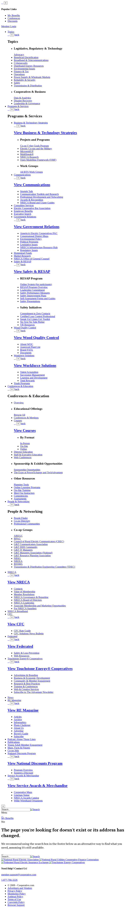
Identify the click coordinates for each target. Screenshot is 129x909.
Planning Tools (21, 484)
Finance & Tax (21, 71)
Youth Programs (22, 383)
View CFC (16, 624)
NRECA (12, 572)
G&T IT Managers (23, 550)
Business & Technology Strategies (31, 122)
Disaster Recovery (23, 100)
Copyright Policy (16, 902)
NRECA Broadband (18, 611)
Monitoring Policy (17, 893)
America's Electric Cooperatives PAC (38, 233)
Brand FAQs (26, 350)
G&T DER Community (25, 547)
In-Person (25, 443)
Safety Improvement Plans (33, 295)
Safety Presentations (30, 301)
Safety (17, 82)
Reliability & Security (24, 80)
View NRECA (19, 582)
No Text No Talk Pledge (32, 322)
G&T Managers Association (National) (33, 552)
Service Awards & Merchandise (23, 775)
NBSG (17, 558)
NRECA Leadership (24, 603)
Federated (12, 636)
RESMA (18, 564)
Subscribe (19, 736)
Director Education (23, 452)
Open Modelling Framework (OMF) (38, 160)
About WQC (26, 344)
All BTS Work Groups (31, 172)
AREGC (18, 535)
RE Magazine (14, 700)
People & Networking (18, 501)
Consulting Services (24, 205)
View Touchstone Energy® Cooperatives (40, 669)
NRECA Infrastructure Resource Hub (39, 247)
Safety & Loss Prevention (26, 653)
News (10, 697)
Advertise (18, 730)
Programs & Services (18, 106)
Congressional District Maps (34, 236)
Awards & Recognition (31, 199)
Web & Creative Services (26, 689)
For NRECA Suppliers (25, 608)
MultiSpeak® (27, 154)
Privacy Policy (15, 891)
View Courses (25, 430)
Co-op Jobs (13, 750)
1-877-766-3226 (9, 880)
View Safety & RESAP (32, 271)
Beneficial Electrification (26, 57)
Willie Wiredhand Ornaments (28, 800)
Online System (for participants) (36, 284)
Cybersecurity (21, 63)
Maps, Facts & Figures (19, 747)
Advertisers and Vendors (20, 888)
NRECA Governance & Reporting (31, 597)
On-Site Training (22, 490)
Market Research (22, 256)
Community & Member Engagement (32, 681)
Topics (11, 31)
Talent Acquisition (29, 372)
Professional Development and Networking (41, 197)
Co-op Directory (22, 521)
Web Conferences (22, 457)
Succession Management (32, 375)
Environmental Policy (31, 239)
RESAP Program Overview (34, 287)
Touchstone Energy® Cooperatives (25, 658)
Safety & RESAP (22, 261)
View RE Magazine (23, 710)
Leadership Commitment (32, 290)
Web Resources (21, 655)
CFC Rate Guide (22, 630)
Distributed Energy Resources (29, 66)
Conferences (14, 18)
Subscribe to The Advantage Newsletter (33, 692)
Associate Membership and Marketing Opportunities (40, 605)
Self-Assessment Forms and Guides (37, 298)
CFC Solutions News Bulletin (29, 633)
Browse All (19, 415)
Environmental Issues (24, 68)
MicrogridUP (26, 151)
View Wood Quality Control (36, 338)
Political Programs (29, 241)
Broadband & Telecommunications (31, 60)
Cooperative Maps (23, 792)
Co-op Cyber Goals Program (34, 145)
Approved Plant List (30, 347)
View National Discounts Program (35, 763)
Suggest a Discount (23, 772)
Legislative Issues (29, 244)
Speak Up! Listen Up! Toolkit (35, 319)
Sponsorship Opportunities (27, 469)
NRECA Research (29, 157)
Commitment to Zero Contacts (35, 313)
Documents (25, 352)
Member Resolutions (24, 594)
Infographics (20, 722)
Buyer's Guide (21, 733)
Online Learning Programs (27, 487)
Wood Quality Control (25, 327)
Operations (19, 74)
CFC (10, 614)
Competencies (21, 496)
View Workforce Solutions (35, 365)
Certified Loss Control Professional (37, 316)
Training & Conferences (26, 686)
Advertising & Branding (26, 675)
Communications (22, 174)
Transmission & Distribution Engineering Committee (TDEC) (44, 566)
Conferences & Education (20, 386)
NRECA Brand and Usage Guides (37, 202)
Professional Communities (27, 523)
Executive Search (22, 214)
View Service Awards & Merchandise (37, 786)
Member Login (8, 26)
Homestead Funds (23, 253)
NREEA (18, 561)
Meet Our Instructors (24, 493)
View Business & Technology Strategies (45, 133)
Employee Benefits (23, 211)
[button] (35, 809)
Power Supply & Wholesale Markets (32, 77)
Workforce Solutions (24, 355)
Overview (19, 402)
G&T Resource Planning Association (32, 555)
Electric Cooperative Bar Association (32, 208)
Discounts (12, 21)
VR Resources (27, 324)
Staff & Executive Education (28, 454)
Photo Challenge (22, 725)
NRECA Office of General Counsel (31, 258)
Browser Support (16, 905)
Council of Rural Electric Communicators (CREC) (39, 541)
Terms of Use (14, 899)
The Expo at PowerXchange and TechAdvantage (38, 472)
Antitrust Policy (15, 896)
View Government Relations (36, 227)
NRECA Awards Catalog (26, 798)
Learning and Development (33, 377)
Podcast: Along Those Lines (22, 739)
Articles (18, 716)
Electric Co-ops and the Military (36, 148)
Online (23, 449)
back (16, 34)
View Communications (32, 185)
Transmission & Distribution (28, 85)
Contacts (18, 588)
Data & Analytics (22, 97)
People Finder (21, 518)
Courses (18, 420)
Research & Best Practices (27, 683)
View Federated (20, 646)
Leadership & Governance (27, 103)
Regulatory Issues (29, 250)
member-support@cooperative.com (18, 874)
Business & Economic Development (32, 678)
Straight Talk (26, 191)
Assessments (20, 498)
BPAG (17, 538)
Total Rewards (27, 380)
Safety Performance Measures (35, 293)
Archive (18, 719)
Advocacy (19, 54)
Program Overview (23, 770)
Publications (14, 742)
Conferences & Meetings (26, 417)
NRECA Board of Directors (28, 600)
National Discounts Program (22, 753)
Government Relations (25, 216)
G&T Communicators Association (31, 544)
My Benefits (14, 15)
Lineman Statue (21, 795)
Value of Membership (24, 591)
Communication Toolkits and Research (39, 194)
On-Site (24, 446)
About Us (19, 728)
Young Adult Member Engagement (25, 745)
